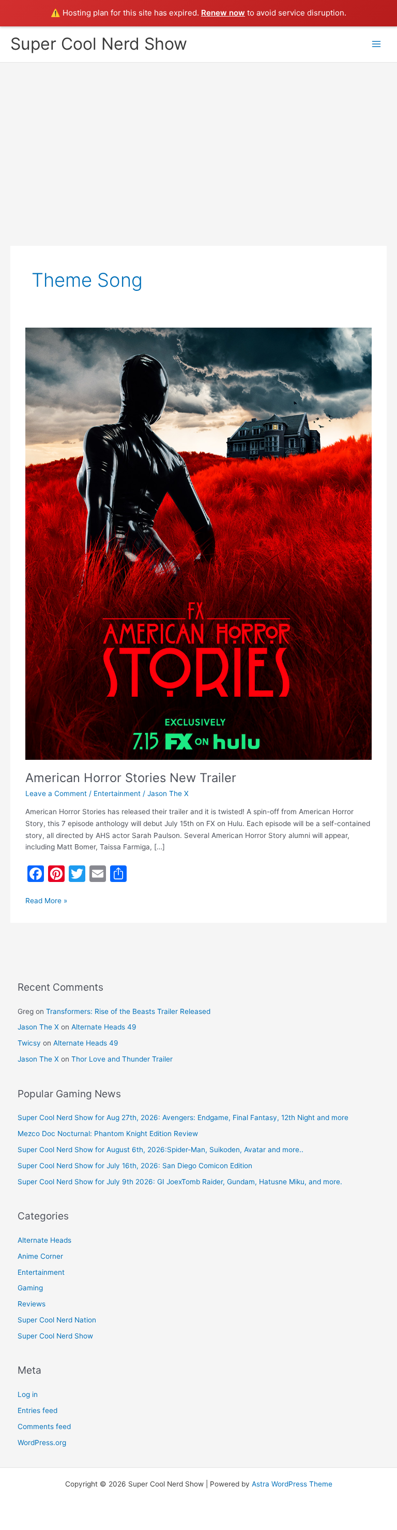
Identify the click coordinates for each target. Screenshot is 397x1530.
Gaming (30, 1288)
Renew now (223, 13)
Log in (28, 1394)
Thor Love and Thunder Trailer (122, 1059)
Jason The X (38, 1027)
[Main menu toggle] (376, 44)
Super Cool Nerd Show (98, 44)
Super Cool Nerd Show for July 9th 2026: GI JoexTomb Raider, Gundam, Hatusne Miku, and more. (180, 1182)
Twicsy (29, 1043)
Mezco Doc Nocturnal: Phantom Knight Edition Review (108, 1133)
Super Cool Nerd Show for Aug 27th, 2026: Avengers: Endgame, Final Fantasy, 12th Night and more (183, 1117)
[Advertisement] (198, 140)
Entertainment (117, 793)
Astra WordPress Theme (292, 1484)
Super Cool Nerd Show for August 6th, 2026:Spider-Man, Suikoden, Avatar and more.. (160, 1149)
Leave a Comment (56, 793)
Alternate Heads (44, 1240)
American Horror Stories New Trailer (130, 777)
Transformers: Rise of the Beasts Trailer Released (128, 1011)
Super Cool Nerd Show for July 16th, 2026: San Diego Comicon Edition (135, 1165)
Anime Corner (40, 1256)
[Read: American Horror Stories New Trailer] (198, 543)
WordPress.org (42, 1442)
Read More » (46, 900)
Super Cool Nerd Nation (57, 1320)
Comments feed (44, 1426)
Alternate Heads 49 (103, 1027)
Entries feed (37, 1410)
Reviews (31, 1304)
